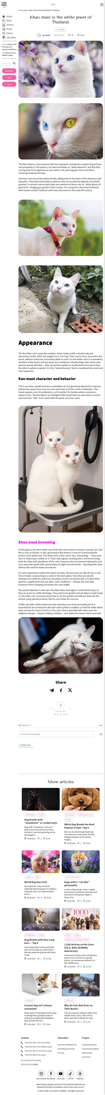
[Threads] (80, 1073)
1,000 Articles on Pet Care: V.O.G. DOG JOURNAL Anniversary (79, 948)
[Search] (14, 63)
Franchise (86, 1057)
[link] (9, 84)
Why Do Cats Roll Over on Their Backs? (78, 1007)
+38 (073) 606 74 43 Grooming (37, 1042)
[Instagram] (41, 1073)
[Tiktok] (70, 1073)
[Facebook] (51, 1073)
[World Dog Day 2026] (41, 861)
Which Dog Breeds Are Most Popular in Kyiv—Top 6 (79, 826)
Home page (22, 10)
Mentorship (87, 1053)
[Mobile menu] (101, 4)
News (37, 877)
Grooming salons (89, 1044)
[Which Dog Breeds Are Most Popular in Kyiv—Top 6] (81, 799)
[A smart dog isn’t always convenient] (41, 985)
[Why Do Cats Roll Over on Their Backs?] (81, 985)
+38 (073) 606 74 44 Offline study (38, 1046)
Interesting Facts (85, 815)
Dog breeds (30, 815)
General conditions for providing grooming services (67, 1048)
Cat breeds (60, 29)
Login (100, 725)
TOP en (41, 815)
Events (28, 877)
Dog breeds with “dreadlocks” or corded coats (40, 821)
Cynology (29, 1001)
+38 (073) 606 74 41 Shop (35, 1055)
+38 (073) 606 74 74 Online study (38, 1050)
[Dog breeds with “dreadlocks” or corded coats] (41, 799)
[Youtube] (60, 1073)
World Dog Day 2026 (35, 882)
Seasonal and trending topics (77, 940)
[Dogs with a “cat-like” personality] (81, 861)
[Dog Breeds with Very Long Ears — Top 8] (41, 919)
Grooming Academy (90, 1048)
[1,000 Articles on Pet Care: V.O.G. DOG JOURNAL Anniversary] (81, 919)
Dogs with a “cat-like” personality (76, 883)
